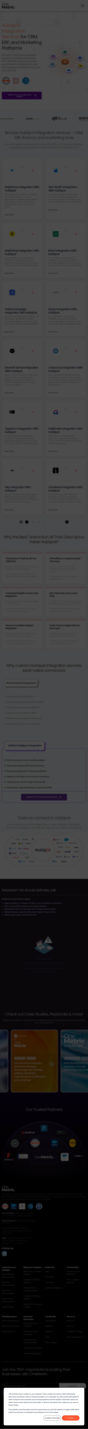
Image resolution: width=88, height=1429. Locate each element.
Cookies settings (52, 1418)
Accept (71, 1418)
